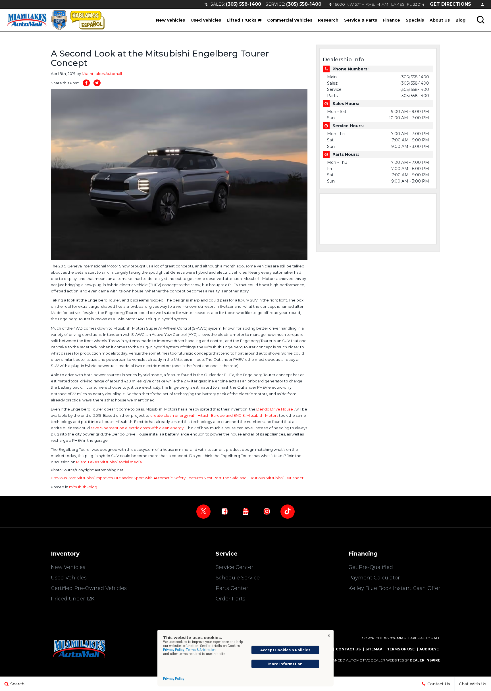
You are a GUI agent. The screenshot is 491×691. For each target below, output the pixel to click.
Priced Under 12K (73, 599)
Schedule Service (238, 578)
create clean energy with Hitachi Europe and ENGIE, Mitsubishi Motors (214, 415)
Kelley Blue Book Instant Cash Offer (394, 588)
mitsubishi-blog (83, 487)
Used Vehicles (206, 20)
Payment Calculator (374, 578)
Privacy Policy (173, 679)
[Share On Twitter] (97, 82)
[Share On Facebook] (86, 82)
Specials (415, 20)
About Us (440, 20)
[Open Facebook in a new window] (224, 511)
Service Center (234, 567)
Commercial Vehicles (289, 20)
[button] (481, 20)
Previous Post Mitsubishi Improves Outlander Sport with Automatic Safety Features (127, 478)
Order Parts (230, 599)
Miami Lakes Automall (102, 73)
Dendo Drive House (275, 409)
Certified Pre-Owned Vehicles (89, 588)
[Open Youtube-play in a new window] (245, 511)
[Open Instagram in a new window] (266, 511)
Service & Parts (360, 20)
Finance (391, 20)
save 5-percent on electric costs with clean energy (137, 428)
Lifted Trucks (242, 20)
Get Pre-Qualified (370, 567)
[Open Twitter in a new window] (203, 511)
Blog (460, 20)
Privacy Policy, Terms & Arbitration (189, 650)
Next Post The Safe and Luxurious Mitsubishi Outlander (253, 478)
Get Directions (450, 4)
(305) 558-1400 (243, 4)
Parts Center (232, 588)
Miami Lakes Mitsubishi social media (109, 462)
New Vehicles (170, 20)
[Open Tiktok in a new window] (287, 511)
